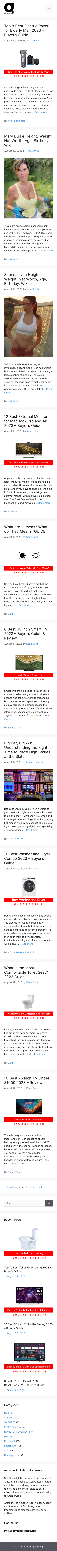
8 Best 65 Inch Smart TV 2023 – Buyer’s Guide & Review (25, 633)
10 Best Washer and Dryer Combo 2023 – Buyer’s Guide (27, 858)
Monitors (13, 511)
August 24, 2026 (16, 1276)
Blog (10, 613)
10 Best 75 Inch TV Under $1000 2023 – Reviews (26, 1080)
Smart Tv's (14, 727)
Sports (7, 1450)
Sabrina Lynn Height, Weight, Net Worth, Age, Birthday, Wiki (25, 279)
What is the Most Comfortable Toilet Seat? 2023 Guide (26, 972)
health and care (16, 120)
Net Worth (13, 259)
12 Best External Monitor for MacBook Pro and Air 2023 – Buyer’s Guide (25, 421)
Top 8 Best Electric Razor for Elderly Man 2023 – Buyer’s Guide (26, 30)
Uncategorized (16, 838)
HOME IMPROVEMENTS (21, 952)
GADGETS (9, 1422)
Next (41, 1187)
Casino (8, 1417)
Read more (41, 112)
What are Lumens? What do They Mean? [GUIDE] (25, 529)
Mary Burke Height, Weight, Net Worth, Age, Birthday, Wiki (28, 140)
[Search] (49, 1203)
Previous (10, 1187)
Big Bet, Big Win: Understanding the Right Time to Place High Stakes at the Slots (27, 750)
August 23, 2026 (16, 1333)
